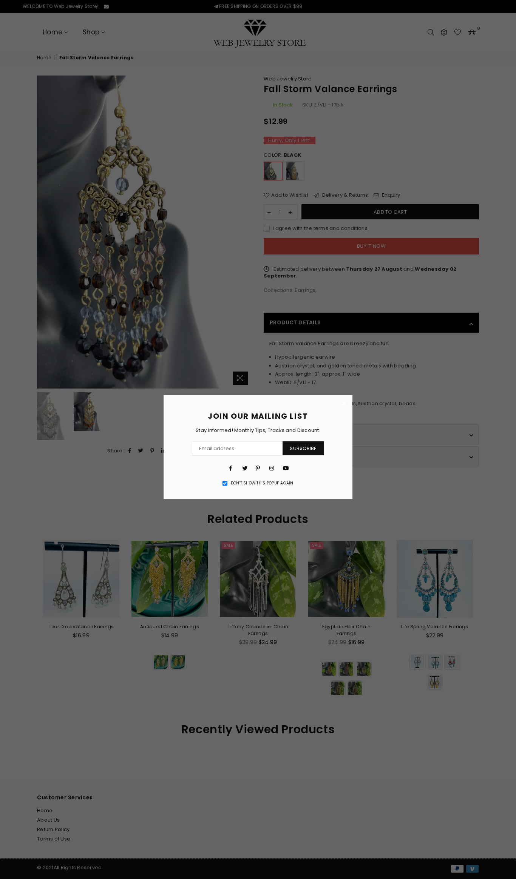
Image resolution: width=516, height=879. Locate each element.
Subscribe (303, 448)
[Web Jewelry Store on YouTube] (285, 468)
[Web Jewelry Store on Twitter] (244, 468)
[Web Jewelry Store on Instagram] (272, 468)
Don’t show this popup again (262, 483)
